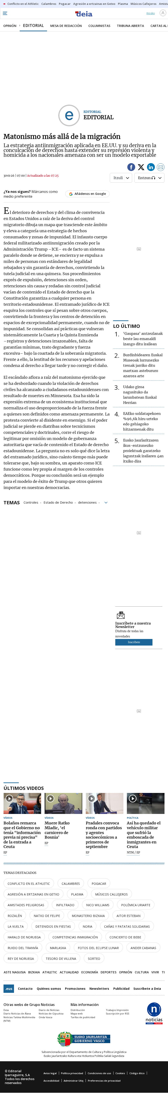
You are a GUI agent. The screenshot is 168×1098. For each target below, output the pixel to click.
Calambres (71, 884)
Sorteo (94, 959)
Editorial (99, 117)
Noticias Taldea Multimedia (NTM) (19, 1019)
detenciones (87, 502)
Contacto (25, 988)
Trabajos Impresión (117, 1010)
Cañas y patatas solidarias (127, 926)
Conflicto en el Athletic (29, 884)
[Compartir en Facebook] (131, 168)
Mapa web (77, 1013)
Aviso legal (50, 1073)
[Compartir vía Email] (161, 168)
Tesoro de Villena (61, 959)
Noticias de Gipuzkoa (51, 1013)
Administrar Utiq (73, 1080)
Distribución (78, 1010)
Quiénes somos (49, 988)
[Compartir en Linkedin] (151, 168)
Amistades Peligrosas (26, 905)
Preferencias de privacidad (104, 1080)
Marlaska (58, 948)
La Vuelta (16, 926)
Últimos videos (24, 788)
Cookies (120, 1073)
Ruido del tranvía (23, 948)
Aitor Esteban (128, 916)
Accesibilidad (51, 1080)
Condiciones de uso (99, 1073)
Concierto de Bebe (125, 937)
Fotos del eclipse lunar (98, 948)
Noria (87, 926)
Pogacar (99, 884)
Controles (31, 502)
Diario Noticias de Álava (17, 1013)
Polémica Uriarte (135, 905)
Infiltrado (65, 905)
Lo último (126, 326)
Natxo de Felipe (47, 916)
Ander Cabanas (143, 948)
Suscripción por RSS (117, 1013)
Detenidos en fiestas (53, 926)
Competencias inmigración (75, 937)
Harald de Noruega (24, 937)
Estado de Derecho (58, 502)
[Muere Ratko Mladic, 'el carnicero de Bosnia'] (63, 803)
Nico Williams (97, 905)
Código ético (137, 1073)
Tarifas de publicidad (83, 1017)
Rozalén (15, 916)
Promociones (75, 988)
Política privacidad (72, 1073)
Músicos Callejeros (111, 894)
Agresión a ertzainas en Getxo (33, 894)
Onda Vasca (45, 1017)
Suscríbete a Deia (147, 988)
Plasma (77, 894)
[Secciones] (5, 13)
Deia (6, 1010)
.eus (8, 988)
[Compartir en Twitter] (141, 168)
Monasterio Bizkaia (88, 916)
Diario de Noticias (49, 1010)
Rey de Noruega (21, 959)
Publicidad (121, 988)
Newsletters (99, 988)
